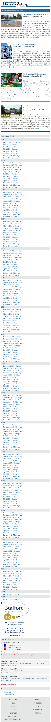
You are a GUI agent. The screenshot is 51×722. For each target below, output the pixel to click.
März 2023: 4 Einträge (10, 241)
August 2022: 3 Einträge (11, 260)
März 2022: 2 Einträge (10, 271)
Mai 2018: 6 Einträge (10, 382)
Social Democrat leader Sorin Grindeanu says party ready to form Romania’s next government (22, 672)
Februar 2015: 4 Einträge (11, 476)
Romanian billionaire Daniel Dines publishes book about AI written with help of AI (24, 679)
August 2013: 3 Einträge (11, 522)
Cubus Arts (7, 692)
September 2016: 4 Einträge (12, 431)
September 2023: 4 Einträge (12, 228)
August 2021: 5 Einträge (11, 289)
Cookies (38, 713)
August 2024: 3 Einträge (11, 201)
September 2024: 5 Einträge (12, 199)
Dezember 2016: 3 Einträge (12, 425)
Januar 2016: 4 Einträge (11, 449)
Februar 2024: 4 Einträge (11, 214)
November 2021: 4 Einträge (12, 282)
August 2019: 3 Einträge (11, 346)
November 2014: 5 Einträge (12, 486)
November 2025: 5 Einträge (12, 165)
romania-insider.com (8, 684)
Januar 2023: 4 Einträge (11, 246)
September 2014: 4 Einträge (12, 490)
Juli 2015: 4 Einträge (10, 465)
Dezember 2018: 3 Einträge (12, 366)
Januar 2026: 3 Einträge (11, 158)
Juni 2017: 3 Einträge (10, 409)
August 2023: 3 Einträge (11, 230)
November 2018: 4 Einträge (12, 368)
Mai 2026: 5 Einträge (10, 149)
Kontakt (13, 713)
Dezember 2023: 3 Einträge (12, 221)
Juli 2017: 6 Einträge (10, 406)
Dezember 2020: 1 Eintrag (12, 310)
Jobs (13, 706)
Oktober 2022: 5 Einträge (11, 255)
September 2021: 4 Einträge (12, 287)
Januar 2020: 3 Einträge (11, 332)
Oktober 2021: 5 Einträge (11, 285)
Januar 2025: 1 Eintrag (10, 187)
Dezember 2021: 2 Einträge (12, 280)
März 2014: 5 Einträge (10, 503)
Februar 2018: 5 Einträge (11, 388)
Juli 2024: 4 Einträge (10, 203)
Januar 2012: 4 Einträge (11, 566)
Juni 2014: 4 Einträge (10, 497)
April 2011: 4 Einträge (10, 589)
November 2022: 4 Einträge (12, 253)
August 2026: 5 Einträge (11, 142)
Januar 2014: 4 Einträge (11, 508)
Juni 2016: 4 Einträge (10, 438)
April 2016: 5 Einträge (10, 442)
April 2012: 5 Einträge (10, 560)
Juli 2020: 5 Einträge (10, 321)
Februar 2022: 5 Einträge (11, 273)
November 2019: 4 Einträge (12, 339)
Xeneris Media (9, 694)
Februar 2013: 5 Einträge (11, 535)
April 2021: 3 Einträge (10, 298)
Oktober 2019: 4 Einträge (11, 341)
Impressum (38, 710)
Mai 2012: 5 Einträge (10, 558)
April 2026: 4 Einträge (10, 151)
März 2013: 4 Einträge (10, 533)
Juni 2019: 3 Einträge (10, 350)
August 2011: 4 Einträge (11, 580)
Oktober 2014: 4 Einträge (11, 488)
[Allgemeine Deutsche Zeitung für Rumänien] (18, 4)
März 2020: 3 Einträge (10, 327)
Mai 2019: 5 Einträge (10, 352)
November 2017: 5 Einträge (12, 398)
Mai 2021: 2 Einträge (10, 296)
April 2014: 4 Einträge (10, 501)
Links (38, 706)
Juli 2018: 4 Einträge (10, 377)
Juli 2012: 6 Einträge (10, 553)
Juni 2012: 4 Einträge (10, 555)
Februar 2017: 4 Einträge (11, 418)
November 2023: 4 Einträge (12, 224)
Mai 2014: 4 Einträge (10, 499)
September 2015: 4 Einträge (12, 461)
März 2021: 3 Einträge (10, 300)
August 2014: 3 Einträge (11, 492)
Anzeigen (38, 703)
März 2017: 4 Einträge (10, 415)
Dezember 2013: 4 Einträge (12, 513)
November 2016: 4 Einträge (12, 427)
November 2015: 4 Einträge (12, 456)
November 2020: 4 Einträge (12, 312)
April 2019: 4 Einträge (10, 354)
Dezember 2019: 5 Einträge (12, 337)
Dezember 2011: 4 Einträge (12, 571)
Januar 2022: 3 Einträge (11, 275)
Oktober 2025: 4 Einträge (11, 167)
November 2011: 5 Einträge (12, 574)
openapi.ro (12, 652)
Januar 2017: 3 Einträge (11, 420)
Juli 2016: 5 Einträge (10, 436)
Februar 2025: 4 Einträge (11, 185)
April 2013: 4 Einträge (10, 530)
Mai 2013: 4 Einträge (10, 528)
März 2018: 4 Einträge (10, 386)
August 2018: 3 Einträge (11, 375)
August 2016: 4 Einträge (11, 434)
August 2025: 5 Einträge (11, 172)
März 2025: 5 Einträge (10, 183)
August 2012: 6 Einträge (11, 551)
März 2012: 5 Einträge (10, 562)
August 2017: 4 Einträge (11, 404)
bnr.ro (17, 652)
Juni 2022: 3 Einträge (10, 264)
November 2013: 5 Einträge (12, 515)
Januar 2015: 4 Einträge (11, 478)
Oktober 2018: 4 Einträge (11, 370)
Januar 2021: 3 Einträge (11, 305)
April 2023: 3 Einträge (10, 239)
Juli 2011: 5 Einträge (10, 583)
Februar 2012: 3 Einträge (11, 564)
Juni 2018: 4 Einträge (10, 379)
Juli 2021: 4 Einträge (10, 291)
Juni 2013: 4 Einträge (10, 526)
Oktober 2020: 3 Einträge (11, 314)
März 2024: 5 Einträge (10, 212)
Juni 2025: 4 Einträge (10, 176)
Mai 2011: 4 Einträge (10, 587)
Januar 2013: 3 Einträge (11, 537)
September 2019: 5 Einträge (12, 343)
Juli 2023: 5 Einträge (10, 233)
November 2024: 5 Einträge (12, 194)
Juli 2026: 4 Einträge (10, 145)
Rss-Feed (13, 710)
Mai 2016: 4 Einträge (10, 440)
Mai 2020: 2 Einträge (10, 325)
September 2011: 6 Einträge (12, 578)
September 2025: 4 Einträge (12, 169)
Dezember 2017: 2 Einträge (12, 395)
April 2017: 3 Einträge (10, 413)
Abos (13, 703)
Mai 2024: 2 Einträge (10, 208)
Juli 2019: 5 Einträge (10, 348)
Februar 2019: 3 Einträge (11, 359)
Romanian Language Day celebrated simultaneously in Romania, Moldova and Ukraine (23, 664)
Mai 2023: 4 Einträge (10, 237)
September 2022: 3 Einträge (12, 257)
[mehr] (37, 37)
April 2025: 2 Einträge (10, 181)
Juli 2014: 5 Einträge (10, 494)
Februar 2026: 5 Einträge (11, 156)
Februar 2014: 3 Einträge (11, 506)
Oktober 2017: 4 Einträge (11, 400)
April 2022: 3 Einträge (10, 269)
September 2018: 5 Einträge (12, 373)
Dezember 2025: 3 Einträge (12, 163)
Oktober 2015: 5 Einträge (11, 458)
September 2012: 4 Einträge (12, 549)
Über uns (13, 700)
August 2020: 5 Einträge (11, 318)
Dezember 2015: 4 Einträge (12, 454)
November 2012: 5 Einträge (12, 544)
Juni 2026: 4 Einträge (10, 147)
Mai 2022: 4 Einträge (10, 266)
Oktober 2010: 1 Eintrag (11, 594)
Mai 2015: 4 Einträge (10, 470)
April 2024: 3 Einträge (10, 210)
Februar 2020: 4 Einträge (11, 329)
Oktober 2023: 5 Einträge (11, 226)
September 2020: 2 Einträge (12, 316)
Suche (37, 700)
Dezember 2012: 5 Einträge (12, 542)
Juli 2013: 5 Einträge (10, 524)
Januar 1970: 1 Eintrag (10, 599)
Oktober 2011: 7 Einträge (11, 576)
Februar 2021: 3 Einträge (11, 302)
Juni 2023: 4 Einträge (10, 235)
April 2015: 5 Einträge (10, 472)
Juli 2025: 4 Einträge (10, 174)
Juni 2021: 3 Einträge (10, 293)
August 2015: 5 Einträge (11, 463)
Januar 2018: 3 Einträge (11, 390)
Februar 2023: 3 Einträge (11, 244)
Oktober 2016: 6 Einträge (11, 429)
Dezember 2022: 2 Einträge (12, 251)
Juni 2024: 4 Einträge (10, 205)
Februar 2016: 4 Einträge (11, 447)
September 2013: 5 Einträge (12, 519)
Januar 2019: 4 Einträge (11, 361)
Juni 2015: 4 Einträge (10, 467)
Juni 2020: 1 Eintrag (10, 323)
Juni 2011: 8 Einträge (10, 585)
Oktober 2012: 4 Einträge (11, 547)
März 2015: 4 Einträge (10, 474)
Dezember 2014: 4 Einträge (12, 483)
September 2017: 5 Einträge (12, 402)
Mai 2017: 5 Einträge (10, 411)
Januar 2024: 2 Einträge (11, 217)
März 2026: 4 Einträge (10, 153)
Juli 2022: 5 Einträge (10, 262)
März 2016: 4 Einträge (10, 445)
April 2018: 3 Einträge (10, 384)
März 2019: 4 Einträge (10, 357)
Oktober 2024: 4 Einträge (11, 197)
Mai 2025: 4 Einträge (10, 178)
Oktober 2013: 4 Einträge (11, 517)
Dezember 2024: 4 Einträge (12, 192)
